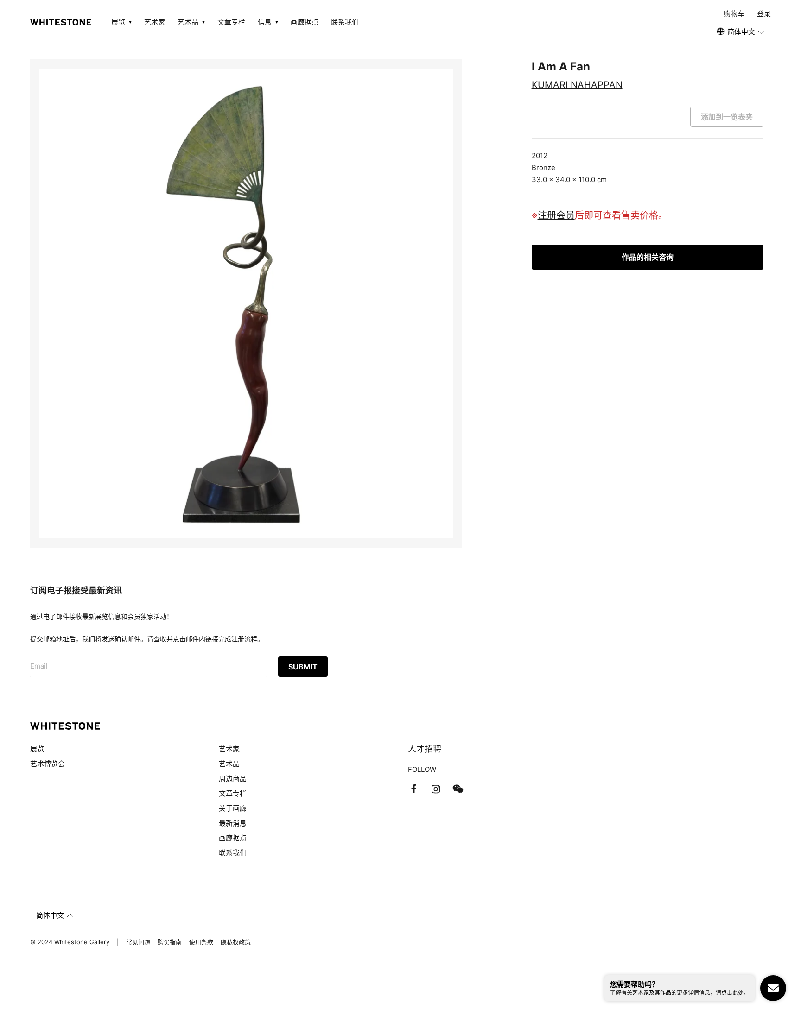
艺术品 (229, 763)
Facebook (413, 789)
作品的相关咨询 (648, 257)
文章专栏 (231, 22)
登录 (764, 13)
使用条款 (201, 942)
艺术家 (154, 22)
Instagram (435, 789)
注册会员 (556, 215)
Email (39, 666)
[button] (741, 32)
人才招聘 (424, 749)
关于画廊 (233, 808)
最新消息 (233, 823)
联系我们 (345, 22)
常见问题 (138, 942)
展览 (37, 749)
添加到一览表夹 (727, 116)
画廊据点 (304, 22)
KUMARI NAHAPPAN (577, 84)
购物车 (734, 13)
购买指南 (170, 942)
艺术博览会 (47, 763)
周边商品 (233, 778)
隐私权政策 (236, 942)
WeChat (458, 789)
